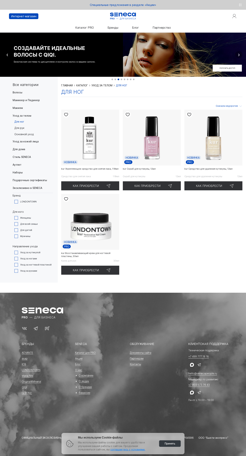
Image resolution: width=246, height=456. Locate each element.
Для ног (19, 121)
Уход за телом (22, 115)
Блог (135, 27)
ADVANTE (27, 352)
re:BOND (27, 393)
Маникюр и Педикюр (26, 100)
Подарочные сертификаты (30, 180)
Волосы (17, 92)
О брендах (85, 386)
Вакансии (84, 392)
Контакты (135, 364)
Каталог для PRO (85, 352)
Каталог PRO (84, 27)
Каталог (82, 85)
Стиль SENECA (22, 156)
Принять (170, 443)
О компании (86, 375)
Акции (78, 358)
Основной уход (24, 134)
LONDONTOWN (31, 369)
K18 (24, 364)
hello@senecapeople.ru (202, 373)
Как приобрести (86, 186)
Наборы (18, 172)
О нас (78, 369)
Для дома (19, 149)
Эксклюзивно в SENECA (27, 187)
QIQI (24, 387)
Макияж (18, 107)
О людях (84, 381)
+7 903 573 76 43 (199, 384)
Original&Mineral (31, 381)
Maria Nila (27, 375)
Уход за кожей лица (26, 141)
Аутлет (17, 164)
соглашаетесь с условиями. (127, 449)
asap (25, 358)
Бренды (113, 27)
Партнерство (162, 27)
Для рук (19, 128)
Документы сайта (140, 352)
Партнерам (137, 358)
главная (67, 85)
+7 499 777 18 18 (198, 356)
